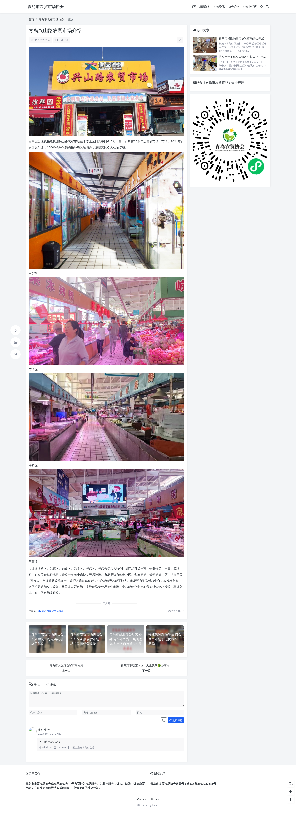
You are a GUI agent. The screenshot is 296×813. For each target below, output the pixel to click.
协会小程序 (250, 6)
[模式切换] (261, 6)
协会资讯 (219, 6)
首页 (193, 6)
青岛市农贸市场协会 (51, 19)
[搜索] (267, 6)
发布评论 (177, 720)
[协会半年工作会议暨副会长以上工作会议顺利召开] (205, 63)
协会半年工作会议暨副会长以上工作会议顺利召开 (250, 57)
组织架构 (204, 6)
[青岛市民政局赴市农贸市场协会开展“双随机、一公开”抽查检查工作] (205, 44)
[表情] (164, 720)
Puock (155, 805)
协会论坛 (233, 6)
